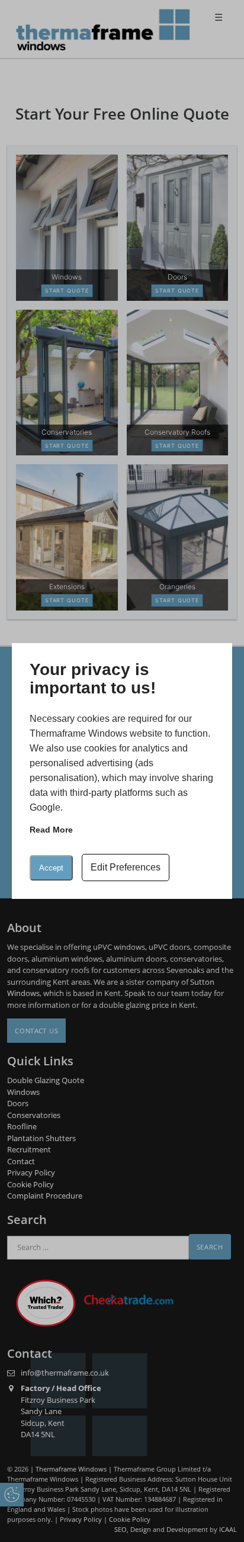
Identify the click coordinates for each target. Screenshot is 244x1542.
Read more (51, 829)
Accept (51, 867)
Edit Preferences (125, 867)
